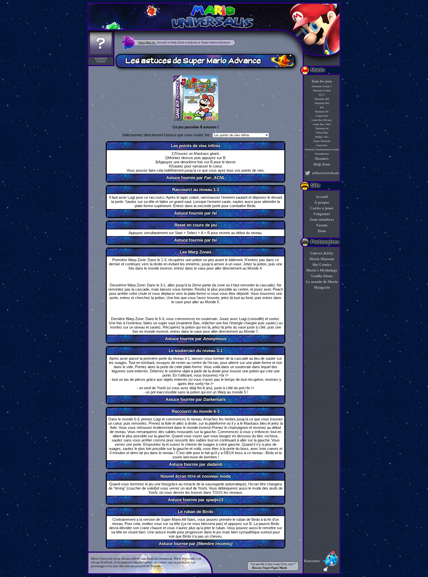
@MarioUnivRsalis (325, 173)
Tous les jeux (321, 81)
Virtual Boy (322, 132)
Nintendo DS (322, 111)
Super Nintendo (321, 141)
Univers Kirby (321, 253)
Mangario (322, 287)
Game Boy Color (322, 124)
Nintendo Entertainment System (322, 149)
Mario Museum (321, 259)
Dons (322, 231)
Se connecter (101, 58)
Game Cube (322, 115)
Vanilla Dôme (322, 276)
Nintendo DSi (322, 103)
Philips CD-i (321, 137)
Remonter (312, 561)
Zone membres (322, 219)
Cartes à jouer (322, 208)
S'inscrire (101, 60)
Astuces (192, 42)
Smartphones (322, 153)
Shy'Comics (321, 265)
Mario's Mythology (321, 270)
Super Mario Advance (215, 42)
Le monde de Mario (322, 282)
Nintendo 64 (321, 128)
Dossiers (322, 159)
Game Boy (321, 145)
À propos (321, 202)
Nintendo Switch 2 (322, 86)
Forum (321, 225)
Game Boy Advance (321, 120)
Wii (322, 107)
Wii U (322, 94)
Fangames (322, 214)
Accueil (322, 197)
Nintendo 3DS (321, 99)
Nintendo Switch (322, 90)
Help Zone (321, 164)
